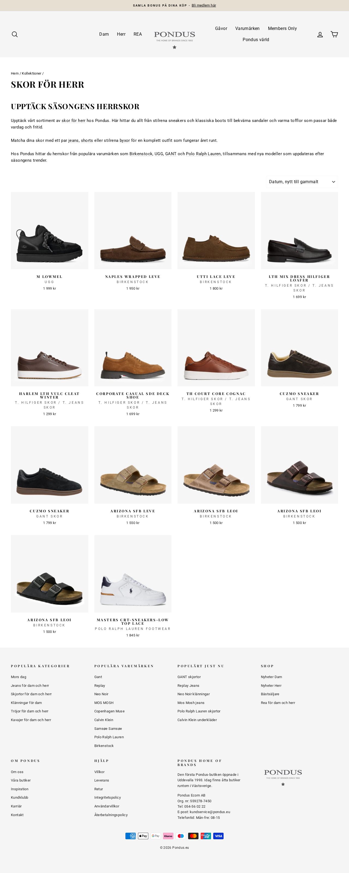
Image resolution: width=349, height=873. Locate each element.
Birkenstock (141, 153)
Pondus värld (256, 39)
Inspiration (19, 789)
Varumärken (247, 28)
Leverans (101, 780)
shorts (87, 140)
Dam (104, 34)
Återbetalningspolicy (111, 815)
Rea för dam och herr (278, 703)
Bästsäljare (270, 694)
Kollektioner (31, 73)
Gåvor (221, 28)
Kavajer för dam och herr (31, 720)
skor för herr (74, 120)
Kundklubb (19, 797)
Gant (98, 677)
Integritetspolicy (107, 797)
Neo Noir (101, 694)
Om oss (17, 772)
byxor (125, 140)
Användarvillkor (106, 806)
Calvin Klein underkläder (197, 720)
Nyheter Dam (271, 677)
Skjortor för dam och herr (31, 694)
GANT (171, 153)
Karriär (16, 806)
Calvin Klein (103, 720)
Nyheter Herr (271, 686)
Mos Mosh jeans (190, 703)
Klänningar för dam (26, 703)
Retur (98, 789)
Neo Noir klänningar (193, 694)
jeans (73, 140)
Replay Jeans (188, 686)
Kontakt (17, 815)
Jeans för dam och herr (30, 686)
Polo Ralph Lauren (203, 153)
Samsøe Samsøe (108, 729)
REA (138, 34)
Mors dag (18, 677)
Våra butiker (21, 780)
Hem (15, 73)
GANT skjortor (189, 677)
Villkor (99, 772)
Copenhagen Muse (109, 711)
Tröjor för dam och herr (30, 711)
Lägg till (49, 263)
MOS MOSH (104, 703)
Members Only (282, 28)
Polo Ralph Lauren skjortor (199, 711)
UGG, (159, 153)
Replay (99, 686)
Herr (121, 34)
